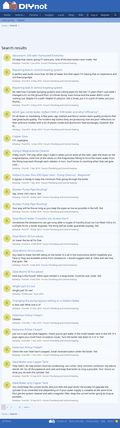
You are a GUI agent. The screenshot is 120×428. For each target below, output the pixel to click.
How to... (20, 14)
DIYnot (7, 421)
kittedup (16, 63)
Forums (34, 14)
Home (7, 14)
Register (21, 20)
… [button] (15, 407)
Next (26, 407)
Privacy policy (92, 421)
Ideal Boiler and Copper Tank (30, 362)
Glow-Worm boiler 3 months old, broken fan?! (40, 218)
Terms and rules (76, 421)
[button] (40, 15)
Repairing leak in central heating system (37, 70)
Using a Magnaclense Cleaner (30, 151)
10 (19, 407)
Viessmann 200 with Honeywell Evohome (37, 55)
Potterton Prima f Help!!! (27, 315)
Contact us (62, 421)
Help (103, 421)
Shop (71, 14)
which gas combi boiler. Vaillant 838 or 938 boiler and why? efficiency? (55, 112)
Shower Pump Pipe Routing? (29, 189)
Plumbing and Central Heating (62, 63)
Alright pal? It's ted (23, 286)
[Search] (115, 15)
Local (61, 14)
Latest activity (8, 20)
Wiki (81, 14)
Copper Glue (20, 136)
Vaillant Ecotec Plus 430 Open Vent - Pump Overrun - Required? (51, 175)
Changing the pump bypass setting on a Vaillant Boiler (46, 300)
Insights (49, 14)
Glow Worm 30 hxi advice (27, 236)
